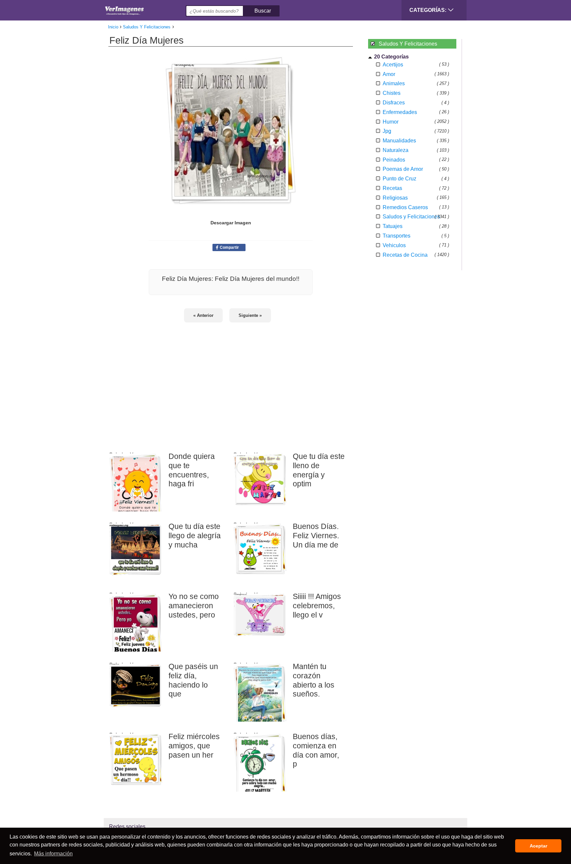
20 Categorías (391, 56)
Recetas (392, 188)
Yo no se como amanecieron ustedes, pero (194, 605)
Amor (389, 74)
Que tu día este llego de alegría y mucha (195, 535)
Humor (391, 122)
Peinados (394, 160)
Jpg (387, 131)
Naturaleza (395, 150)
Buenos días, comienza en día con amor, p (316, 750)
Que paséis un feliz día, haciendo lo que (193, 680)
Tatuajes (392, 226)
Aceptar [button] (538, 845)
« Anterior (203, 315)
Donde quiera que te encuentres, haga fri (192, 470)
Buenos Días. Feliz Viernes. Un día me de (316, 535)
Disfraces (394, 102)
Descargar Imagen (230, 222)
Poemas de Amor (403, 169)
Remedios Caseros (405, 207)
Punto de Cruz (399, 178)
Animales (394, 83)
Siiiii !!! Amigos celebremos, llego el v (317, 605)
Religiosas (395, 198)
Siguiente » (250, 315)
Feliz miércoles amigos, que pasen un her (194, 745)
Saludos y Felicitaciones (411, 216)
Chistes (391, 93)
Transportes (396, 236)
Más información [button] (53, 853)
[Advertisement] (231, 383)
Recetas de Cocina (405, 255)
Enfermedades (400, 112)
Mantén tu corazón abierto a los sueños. (313, 680)
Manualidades (399, 140)
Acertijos (393, 64)
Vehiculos (394, 245)
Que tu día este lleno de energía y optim (319, 470)
